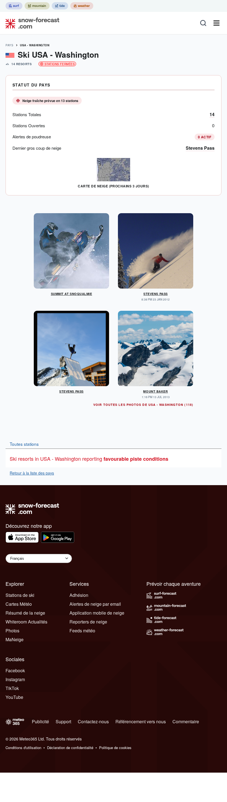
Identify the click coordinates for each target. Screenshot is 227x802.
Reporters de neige (88, 621)
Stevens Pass (200, 148)
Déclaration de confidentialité (70, 747)
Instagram (15, 679)
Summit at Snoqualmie (71, 294)
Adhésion (78, 595)
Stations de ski (20, 595)
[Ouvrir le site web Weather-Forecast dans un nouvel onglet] (81, 5)
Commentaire (185, 721)
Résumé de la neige (25, 613)
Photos (12, 630)
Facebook (15, 670)
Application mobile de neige (96, 613)
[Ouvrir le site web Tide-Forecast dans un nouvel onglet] (60, 5)
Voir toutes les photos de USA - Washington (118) (143, 405)
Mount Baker (155, 391)
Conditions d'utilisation (23, 747)
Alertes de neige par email (95, 604)
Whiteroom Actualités (26, 621)
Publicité (40, 721)
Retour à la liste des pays (32, 473)
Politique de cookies (115, 747)
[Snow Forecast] (31, 23)
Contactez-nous (93, 721)
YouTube (14, 697)
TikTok (12, 688)
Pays (9, 45)
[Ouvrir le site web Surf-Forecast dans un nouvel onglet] (14, 5)
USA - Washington (34, 45)
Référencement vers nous (140, 721)
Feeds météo (82, 630)
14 (212, 114)
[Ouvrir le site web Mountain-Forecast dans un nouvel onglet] (37, 5)
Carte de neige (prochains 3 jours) (113, 186)
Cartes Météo (19, 604)
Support (63, 721)
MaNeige (15, 639)
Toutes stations (24, 444)
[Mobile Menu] (216, 23)
